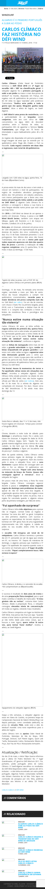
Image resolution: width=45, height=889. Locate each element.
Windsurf (8, 14)
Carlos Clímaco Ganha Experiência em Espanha (29, 873)
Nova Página (33, 886)
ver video (18, 302)
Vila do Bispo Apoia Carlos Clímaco (27, 862)
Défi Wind (20, 790)
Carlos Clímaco (8, 790)
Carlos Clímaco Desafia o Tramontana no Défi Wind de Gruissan (30, 839)
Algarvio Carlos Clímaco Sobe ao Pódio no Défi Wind (30, 826)
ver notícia (29, 381)
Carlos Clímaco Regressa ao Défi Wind (30, 851)
